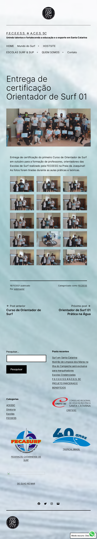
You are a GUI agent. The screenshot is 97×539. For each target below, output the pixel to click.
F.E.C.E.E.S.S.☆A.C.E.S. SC (66, 379)
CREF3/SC (71, 410)
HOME (10, 46)
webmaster (19, 289)
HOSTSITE (49, 46)
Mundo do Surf (26, 46)
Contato (72, 52)
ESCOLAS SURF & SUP (20, 52)
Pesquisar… (12, 351)
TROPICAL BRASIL (71, 449)
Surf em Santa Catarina (64, 357)
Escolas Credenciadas (64, 375)
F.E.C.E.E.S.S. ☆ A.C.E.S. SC (26, 33)
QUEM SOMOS (50, 52)
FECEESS (82, 285)
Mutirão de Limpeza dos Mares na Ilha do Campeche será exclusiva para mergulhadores (70, 366)
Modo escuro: (78, 535)
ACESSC (10, 405)
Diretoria (11, 409)
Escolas (10, 413)
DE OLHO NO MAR (26, 483)
